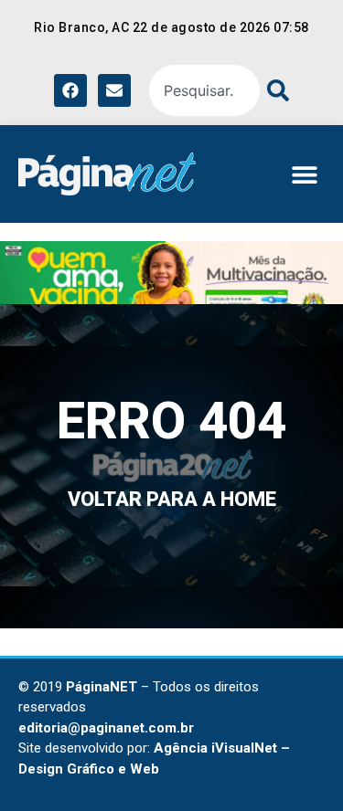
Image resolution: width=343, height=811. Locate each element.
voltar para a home (172, 499)
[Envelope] (114, 90)
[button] (304, 174)
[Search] (274, 90)
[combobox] (204, 90)
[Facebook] (70, 90)
